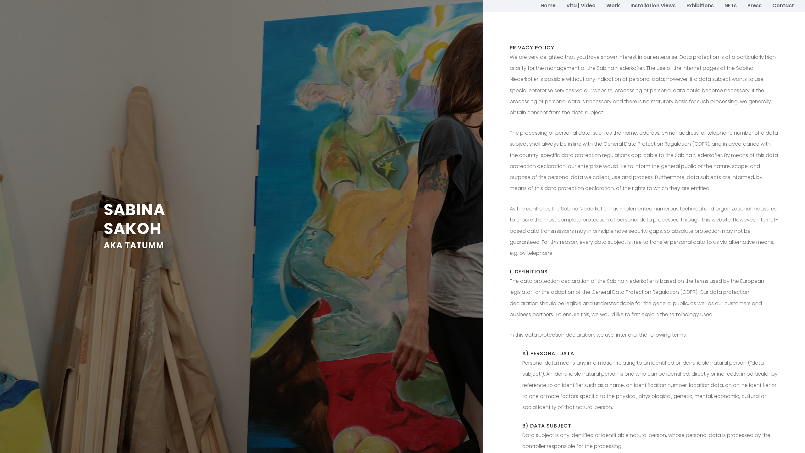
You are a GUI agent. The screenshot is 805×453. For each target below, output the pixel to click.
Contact (783, 5)
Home (548, 5)
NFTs (730, 5)
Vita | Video (581, 5)
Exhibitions (700, 5)
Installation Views (653, 5)
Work (613, 5)
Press (754, 5)
